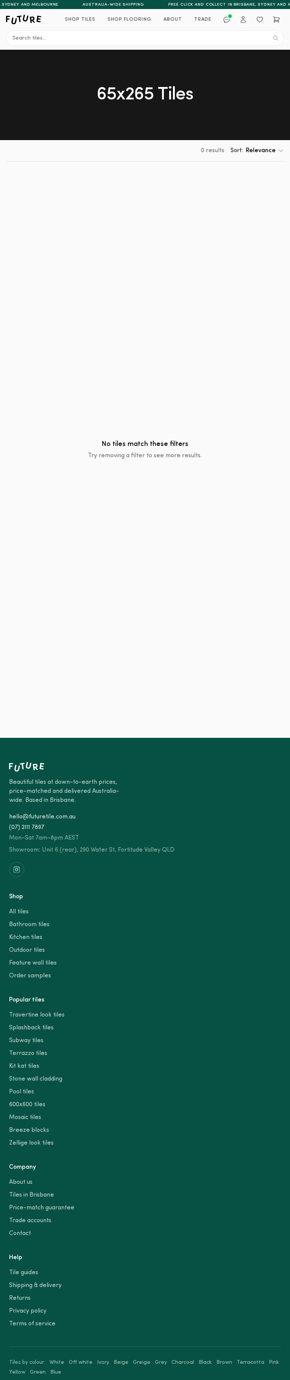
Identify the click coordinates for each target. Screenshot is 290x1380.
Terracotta (250, 1362)
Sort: (253, 151)
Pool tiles (21, 1092)
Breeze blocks (29, 1130)
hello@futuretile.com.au (42, 817)
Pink (274, 1362)
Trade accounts (30, 1221)
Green (38, 1372)
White (56, 1362)
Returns (20, 1298)
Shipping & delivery (35, 1285)
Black (205, 1362)
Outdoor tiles (27, 950)
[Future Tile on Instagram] (16, 869)
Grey (161, 1362)
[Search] (276, 38)
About (173, 19)
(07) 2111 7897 (26, 827)
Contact (20, 1233)
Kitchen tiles (25, 937)
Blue (55, 1372)
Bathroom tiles (29, 925)
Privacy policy (27, 1311)
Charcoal (182, 1362)
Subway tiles (26, 1041)
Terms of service (32, 1324)
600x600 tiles (27, 1105)
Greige (141, 1362)
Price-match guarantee (41, 1208)
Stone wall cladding (35, 1079)
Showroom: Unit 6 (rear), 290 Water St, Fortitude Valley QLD (91, 850)
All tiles (19, 912)
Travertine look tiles (37, 1015)
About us (20, 1182)
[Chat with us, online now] (226, 19)
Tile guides (23, 1273)
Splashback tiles (31, 1028)
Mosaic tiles (25, 1117)
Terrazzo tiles (28, 1053)
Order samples (30, 976)
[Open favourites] (259, 19)
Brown (224, 1362)
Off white (81, 1362)
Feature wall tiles (33, 963)
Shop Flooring (129, 19)
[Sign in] (243, 19)
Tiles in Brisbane (31, 1195)
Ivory (103, 1362)
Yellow (17, 1372)
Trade (202, 19)
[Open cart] (276, 19)
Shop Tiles (80, 19)
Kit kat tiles (24, 1066)
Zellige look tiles (31, 1143)
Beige (121, 1362)
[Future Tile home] (24, 19)
